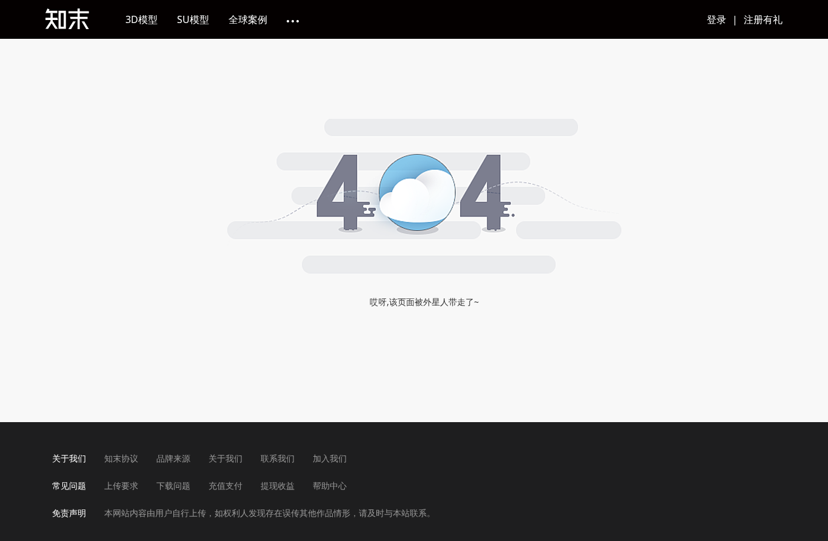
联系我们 (278, 458)
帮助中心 (330, 485)
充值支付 (225, 485)
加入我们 (330, 458)
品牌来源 (173, 458)
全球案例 (248, 19)
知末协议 (121, 458)
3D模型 (141, 19)
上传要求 (121, 485)
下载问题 (173, 485)
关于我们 (225, 458)
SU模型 (193, 19)
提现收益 (278, 485)
